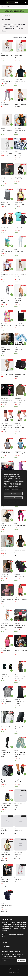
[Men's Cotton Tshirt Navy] (7, 895)
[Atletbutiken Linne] (7, 666)
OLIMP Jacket (18, 830)
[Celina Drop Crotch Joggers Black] (20, 615)
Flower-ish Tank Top (6, 251)
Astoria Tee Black (19, 179)
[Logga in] (21, 2)
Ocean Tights (18, 349)
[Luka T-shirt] (7, 218)
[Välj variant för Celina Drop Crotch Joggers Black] (25, 619)
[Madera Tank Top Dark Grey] (20, 692)
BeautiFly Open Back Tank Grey (20, 105)
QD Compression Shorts (19, 728)
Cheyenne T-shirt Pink (20, 599)
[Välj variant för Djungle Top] (11, 570)
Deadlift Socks (18, 879)
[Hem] (2, 15)
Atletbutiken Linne (6, 676)
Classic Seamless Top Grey (7, 180)
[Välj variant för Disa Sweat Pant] (11, 99)
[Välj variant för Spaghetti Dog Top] (11, 320)
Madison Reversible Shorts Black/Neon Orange (6, 427)
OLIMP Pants (5, 830)
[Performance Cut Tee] (20, 120)
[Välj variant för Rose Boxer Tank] (25, 320)
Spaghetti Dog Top (6, 325)
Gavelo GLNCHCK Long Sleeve (6, 880)
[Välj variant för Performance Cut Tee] (25, 124)
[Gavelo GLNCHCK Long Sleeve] (7, 870)
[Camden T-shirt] (7, 641)
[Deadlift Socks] (20, 870)
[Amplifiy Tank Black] (7, 120)
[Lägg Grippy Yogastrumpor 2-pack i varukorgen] (11, 774)
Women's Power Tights (5, 301)
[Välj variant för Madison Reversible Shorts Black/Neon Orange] (11, 420)
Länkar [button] (5, 942)
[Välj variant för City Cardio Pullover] (11, 721)
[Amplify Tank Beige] (7, 46)
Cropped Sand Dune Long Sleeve (20, 275)
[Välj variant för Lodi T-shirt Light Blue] (25, 447)
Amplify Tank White (6, 81)
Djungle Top (4, 576)
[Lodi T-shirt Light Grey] (7, 443)
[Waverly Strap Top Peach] (20, 290)
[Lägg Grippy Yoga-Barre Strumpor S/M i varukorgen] (25, 774)
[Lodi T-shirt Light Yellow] (7, 844)
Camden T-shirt (5, 650)
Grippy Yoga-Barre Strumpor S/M (19, 781)
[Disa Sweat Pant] (7, 95)
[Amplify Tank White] (7, 71)
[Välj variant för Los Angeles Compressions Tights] (25, 148)
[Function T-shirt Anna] (20, 218)
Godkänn (13, 493)
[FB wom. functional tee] (20, 541)
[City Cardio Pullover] (7, 717)
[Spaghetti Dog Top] (7, 316)
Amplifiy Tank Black (6, 130)
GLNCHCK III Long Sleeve (6, 526)
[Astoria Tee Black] (20, 169)
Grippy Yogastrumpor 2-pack (7, 781)
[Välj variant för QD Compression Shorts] (25, 721)
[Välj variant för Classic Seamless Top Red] (11, 594)
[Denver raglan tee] (7, 692)
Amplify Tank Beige (6, 55)
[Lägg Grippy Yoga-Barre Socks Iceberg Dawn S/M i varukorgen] (25, 747)
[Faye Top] (7, 541)
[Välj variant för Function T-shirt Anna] (25, 222)
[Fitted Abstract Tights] (20, 515)
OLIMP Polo (17, 854)
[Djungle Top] (7, 566)
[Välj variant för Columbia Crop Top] (25, 570)
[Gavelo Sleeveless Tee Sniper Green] (20, 666)
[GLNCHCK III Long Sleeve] (7, 515)
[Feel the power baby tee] (7, 265)
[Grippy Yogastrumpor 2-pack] (7, 770)
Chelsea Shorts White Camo (7, 626)
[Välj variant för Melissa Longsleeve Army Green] (25, 394)
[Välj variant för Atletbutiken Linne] (11, 670)
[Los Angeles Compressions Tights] (20, 144)
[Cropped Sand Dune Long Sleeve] (20, 265)
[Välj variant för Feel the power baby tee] (11, 269)
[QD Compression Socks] (7, 742)
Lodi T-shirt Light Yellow (5, 855)
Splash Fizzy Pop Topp (19, 56)
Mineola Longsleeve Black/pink (6, 401)
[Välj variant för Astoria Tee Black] (25, 173)
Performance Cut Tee (20, 130)
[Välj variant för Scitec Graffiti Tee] (25, 199)
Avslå (13, 497)
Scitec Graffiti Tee (19, 204)
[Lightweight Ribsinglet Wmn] (20, 467)
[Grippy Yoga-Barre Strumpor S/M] (20, 770)
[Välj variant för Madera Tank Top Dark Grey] (25, 696)
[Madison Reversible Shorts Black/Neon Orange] (7, 416)
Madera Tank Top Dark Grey (19, 702)
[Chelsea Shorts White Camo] (7, 615)
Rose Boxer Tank (19, 325)
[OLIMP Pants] (7, 821)
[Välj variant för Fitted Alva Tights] (25, 246)
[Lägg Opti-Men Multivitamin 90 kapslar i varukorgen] (11, 800)
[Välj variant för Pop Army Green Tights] (11, 343)
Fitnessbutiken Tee (19, 81)
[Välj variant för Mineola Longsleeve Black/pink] (11, 394)
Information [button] (6, 946)
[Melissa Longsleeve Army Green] (20, 390)
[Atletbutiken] (12, 2)
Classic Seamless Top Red (7, 600)
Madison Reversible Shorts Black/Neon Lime (20, 427)
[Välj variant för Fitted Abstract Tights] (25, 520)
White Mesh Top (5, 204)
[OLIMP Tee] (20, 795)
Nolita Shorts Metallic (7, 374)
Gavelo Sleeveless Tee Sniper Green (19, 677)
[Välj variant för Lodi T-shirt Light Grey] (11, 447)
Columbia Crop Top (19, 576)
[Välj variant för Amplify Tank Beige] (11, 50)
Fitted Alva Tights (19, 251)
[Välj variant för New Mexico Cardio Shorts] (25, 369)
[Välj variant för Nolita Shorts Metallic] (11, 369)
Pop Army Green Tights (5, 350)
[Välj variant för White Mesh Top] (11, 199)
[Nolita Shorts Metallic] (7, 365)
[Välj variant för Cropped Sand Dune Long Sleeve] (25, 269)
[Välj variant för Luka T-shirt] (11, 222)
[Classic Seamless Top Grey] (7, 169)
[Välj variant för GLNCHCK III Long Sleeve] (11, 520)
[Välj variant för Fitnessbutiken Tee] (25, 75)
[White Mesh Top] (7, 195)
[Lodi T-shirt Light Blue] (20, 443)
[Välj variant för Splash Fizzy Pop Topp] (25, 50)
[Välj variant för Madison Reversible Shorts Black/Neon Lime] (25, 420)
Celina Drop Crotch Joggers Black (19, 626)
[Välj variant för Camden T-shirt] (11, 645)
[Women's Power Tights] (7, 290)
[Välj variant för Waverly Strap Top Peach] (25, 294)
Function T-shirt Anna (20, 228)
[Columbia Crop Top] (20, 566)
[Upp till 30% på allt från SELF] (14, 11)
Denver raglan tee (6, 701)
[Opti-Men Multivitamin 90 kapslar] (7, 795)
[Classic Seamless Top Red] (7, 590)
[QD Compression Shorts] (20, 717)
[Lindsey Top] (7, 467)
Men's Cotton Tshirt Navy (6, 906)
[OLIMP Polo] (20, 844)
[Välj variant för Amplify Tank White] (11, 75)
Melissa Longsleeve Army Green (20, 401)
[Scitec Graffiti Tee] (20, 195)
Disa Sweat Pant (5, 104)
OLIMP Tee (17, 805)
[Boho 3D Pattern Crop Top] (20, 641)
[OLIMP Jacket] (20, 821)
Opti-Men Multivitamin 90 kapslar (7, 806)
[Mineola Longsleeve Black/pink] (7, 390)
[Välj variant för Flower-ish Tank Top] (11, 246)
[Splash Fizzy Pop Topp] (20, 46)
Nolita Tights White (6, 153)
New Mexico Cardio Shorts (19, 375)
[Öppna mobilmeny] (2, 2)
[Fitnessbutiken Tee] (20, 71)
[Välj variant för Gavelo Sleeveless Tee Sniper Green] (25, 670)
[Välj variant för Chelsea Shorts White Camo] (11, 619)
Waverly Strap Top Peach (19, 301)
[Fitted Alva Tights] (20, 241)
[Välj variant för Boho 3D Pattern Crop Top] (25, 645)
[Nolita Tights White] (7, 144)
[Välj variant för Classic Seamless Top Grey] (11, 173)
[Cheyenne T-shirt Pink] (20, 590)
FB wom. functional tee (19, 551)
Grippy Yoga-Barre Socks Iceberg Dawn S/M (20, 754)
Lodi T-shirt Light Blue (20, 453)
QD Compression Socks (6, 753)
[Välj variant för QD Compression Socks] (11, 747)
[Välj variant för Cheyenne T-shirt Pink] (25, 594)
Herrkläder (7, 15)
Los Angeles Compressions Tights (20, 154)
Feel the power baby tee (7, 275)
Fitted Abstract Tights (20, 525)
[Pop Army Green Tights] (7, 339)
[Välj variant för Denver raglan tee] (11, 696)
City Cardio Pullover (6, 727)
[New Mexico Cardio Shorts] (20, 365)
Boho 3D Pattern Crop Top (20, 651)
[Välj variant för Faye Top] (11, 545)
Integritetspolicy (13, 489)
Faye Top (3, 550)
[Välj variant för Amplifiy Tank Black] (11, 124)
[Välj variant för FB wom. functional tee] (25, 545)
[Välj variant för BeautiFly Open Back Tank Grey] (25, 99)
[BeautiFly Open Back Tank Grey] (20, 95)
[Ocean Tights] (20, 339)
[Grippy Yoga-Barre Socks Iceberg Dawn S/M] (20, 742)
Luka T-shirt (4, 228)
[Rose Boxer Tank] (20, 316)
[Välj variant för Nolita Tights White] (11, 148)
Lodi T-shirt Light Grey (7, 453)
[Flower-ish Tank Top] (7, 241)
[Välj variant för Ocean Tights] (25, 343)
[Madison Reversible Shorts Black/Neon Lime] (20, 416)
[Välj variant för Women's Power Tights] (11, 294)
